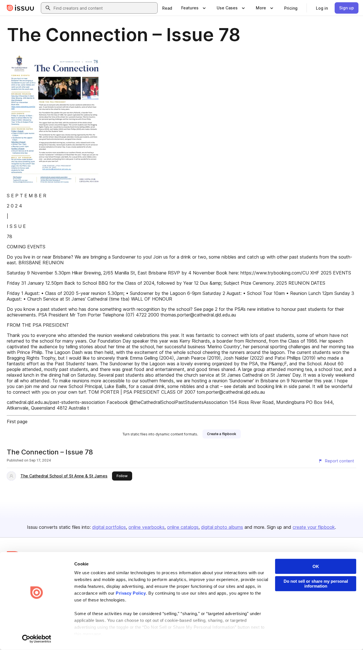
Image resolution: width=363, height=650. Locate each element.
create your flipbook (314, 527)
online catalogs (183, 527)
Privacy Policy (131, 593)
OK (316, 566)
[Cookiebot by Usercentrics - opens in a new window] (37, 639)
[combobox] (104, 8)
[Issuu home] (20, 8)
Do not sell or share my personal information (316, 583)
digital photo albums (222, 527)
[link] (167, 8)
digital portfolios (109, 527)
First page (17, 421)
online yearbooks (146, 527)
